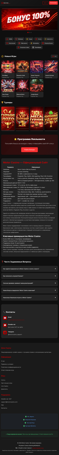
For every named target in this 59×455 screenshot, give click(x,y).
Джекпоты (4, 389)
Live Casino (4, 386)
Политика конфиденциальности (11, 367)
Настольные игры (6, 383)
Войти (45, 2)
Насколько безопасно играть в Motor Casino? (17, 297)
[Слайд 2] (29, 32)
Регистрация (53, 2)
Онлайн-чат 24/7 (6, 399)
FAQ (2, 405)
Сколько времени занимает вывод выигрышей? (18, 283)
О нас (3, 361)
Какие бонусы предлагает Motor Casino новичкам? (19, 290)
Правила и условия (7, 364)
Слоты (3, 380)
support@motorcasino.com (16, 320)
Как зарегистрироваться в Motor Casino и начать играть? (21, 269)
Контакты (4, 408)
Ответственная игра (7, 370)
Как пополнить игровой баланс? (13, 276)
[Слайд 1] (28, 32)
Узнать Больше (29, 149)
